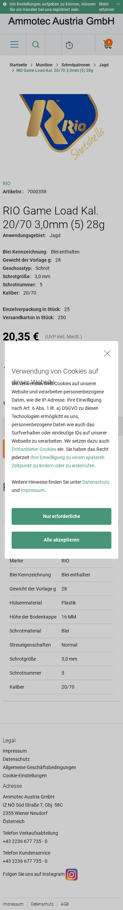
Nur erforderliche (61, 516)
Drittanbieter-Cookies (34, 449)
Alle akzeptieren (61, 540)
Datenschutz (95, 482)
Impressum (33, 490)
